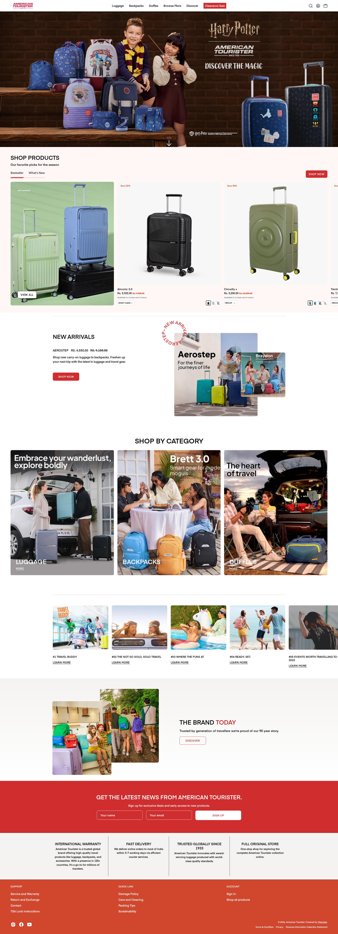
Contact (16, 910)
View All (27, 299)
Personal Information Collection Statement (306, 931)
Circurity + (230, 293)
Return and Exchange (25, 904)
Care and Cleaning (130, 904)
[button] (215, 5)
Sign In (231, 898)
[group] (169, 248)
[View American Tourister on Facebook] (21, 929)
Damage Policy (128, 898)
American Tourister (295, 926)
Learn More (62, 667)
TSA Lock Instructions (25, 916)
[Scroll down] (169, 148)
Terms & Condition (264, 931)
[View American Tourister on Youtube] (29, 929)
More (20, 573)
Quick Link (125, 891)
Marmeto (322, 926)
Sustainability (127, 916)
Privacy (279, 931)
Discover (193, 745)
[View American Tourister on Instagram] (13, 929)
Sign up (218, 820)
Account (233, 891)
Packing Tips (126, 910)
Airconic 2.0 (124, 293)
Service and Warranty (25, 898)
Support (16, 891)
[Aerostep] (216, 379)
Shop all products (238, 904)
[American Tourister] (23, 6)
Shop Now (316, 179)
